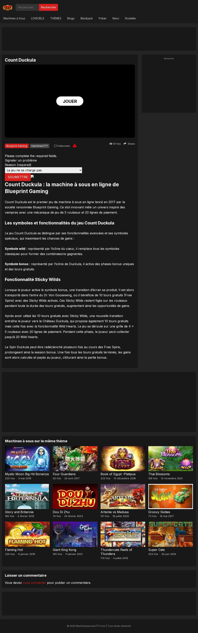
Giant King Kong (64, 550)
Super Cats (156, 550)
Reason (18, 165)
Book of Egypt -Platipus (118, 474)
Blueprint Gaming (16, 145)
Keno (116, 18)
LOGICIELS (37, 18)
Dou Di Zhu (61, 512)
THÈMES (55, 18)
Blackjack (87, 18)
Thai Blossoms (159, 474)
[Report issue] (75, 145)
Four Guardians (64, 474)
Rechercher (48, 7)
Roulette (130, 18)
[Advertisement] (99, 38)
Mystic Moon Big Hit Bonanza (27, 474)
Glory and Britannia (19, 512)
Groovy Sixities (159, 512)
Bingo (71, 18)
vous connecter (34, 583)
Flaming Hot (14, 550)
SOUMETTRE (18, 177)
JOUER (70, 101)
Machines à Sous (14, 18)
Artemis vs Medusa (115, 512)
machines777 (39, 145)
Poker (103, 18)
